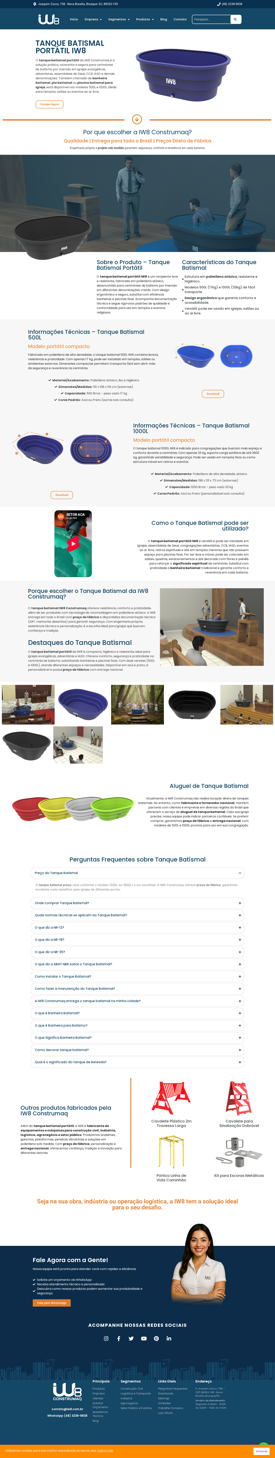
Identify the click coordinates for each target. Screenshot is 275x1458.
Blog (163, 19)
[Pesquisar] (236, 19)
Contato (180, 19)
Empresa (91, 19)
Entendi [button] (261, 1451)
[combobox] (212, 19)
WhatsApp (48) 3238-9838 (67, 1416)
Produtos (143, 19)
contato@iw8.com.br (67, 1409)
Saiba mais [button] (105, 1450)
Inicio (74, 19)
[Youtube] (143, 1338)
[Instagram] (106, 1338)
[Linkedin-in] (168, 1338)
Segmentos (117, 19)
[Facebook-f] (118, 1338)
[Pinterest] (156, 1338)
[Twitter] (131, 1338)
